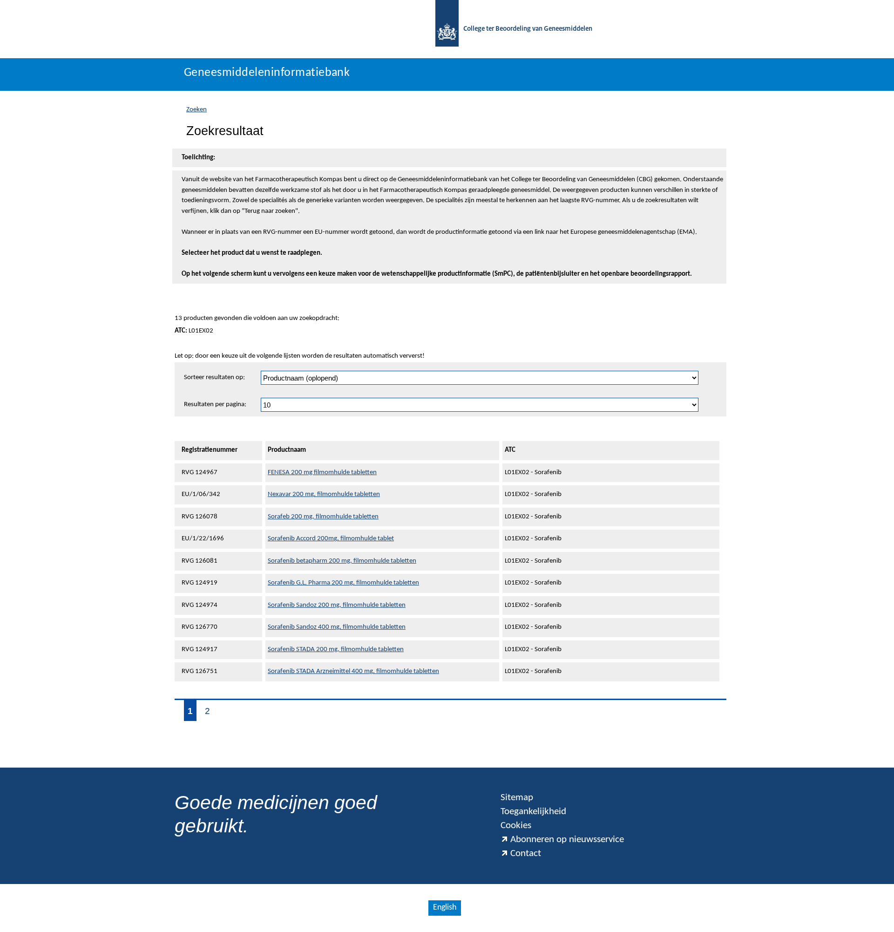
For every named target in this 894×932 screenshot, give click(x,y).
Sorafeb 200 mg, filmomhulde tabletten (323, 516)
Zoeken (196, 109)
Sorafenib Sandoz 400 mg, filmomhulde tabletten (337, 627)
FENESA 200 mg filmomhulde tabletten (322, 472)
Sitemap (517, 798)
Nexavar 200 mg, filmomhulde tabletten (324, 494)
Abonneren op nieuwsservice (567, 839)
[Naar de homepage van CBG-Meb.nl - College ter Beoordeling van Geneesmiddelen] (447, 29)
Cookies (516, 825)
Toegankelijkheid (533, 811)
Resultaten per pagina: (215, 404)
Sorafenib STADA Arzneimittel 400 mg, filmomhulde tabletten (353, 671)
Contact (525, 853)
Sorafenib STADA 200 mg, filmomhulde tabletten (336, 649)
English (444, 907)
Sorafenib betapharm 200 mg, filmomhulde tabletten (342, 561)
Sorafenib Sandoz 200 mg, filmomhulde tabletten (337, 605)
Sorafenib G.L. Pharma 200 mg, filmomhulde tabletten (343, 582)
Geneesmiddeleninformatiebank (267, 73)
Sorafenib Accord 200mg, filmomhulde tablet (331, 538)
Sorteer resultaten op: (214, 377)
